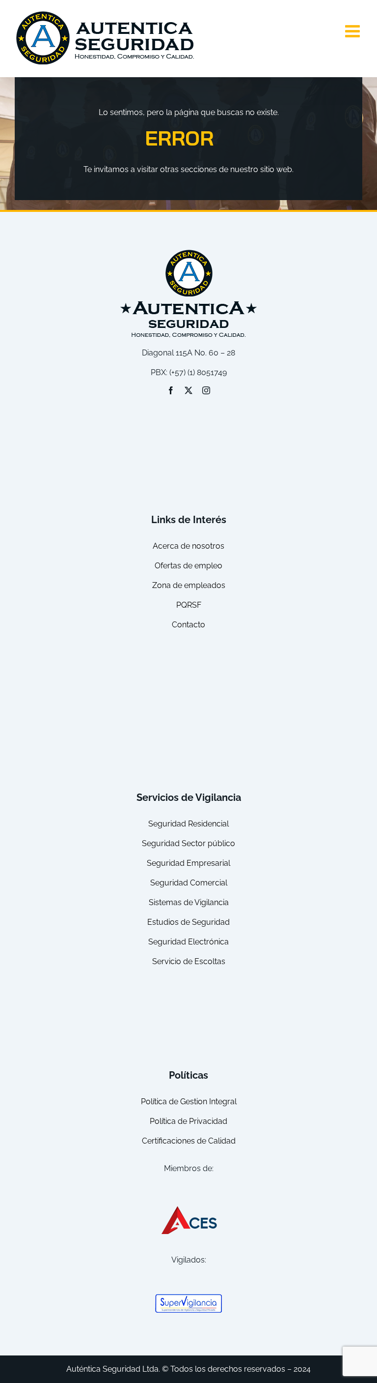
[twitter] (188, 390)
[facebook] (171, 390)
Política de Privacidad (188, 1121)
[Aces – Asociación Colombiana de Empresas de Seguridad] (188, 1208)
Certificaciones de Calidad (189, 1141)
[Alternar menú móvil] (353, 30)
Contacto (188, 624)
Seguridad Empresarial (188, 863)
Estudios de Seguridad (188, 922)
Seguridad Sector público (188, 843)
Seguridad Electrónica (188, 941)
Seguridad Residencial (188, 823)
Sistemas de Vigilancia (189, 902)
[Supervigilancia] (188, 1297)
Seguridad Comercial (188, 882)
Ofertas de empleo (188, 565)
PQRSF (188, 605)
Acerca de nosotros (188, 546)
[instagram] (206, 390)
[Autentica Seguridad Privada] (188, 251)
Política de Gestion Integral (189, 1101)
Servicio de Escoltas (188, 961)
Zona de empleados (188, 585)
